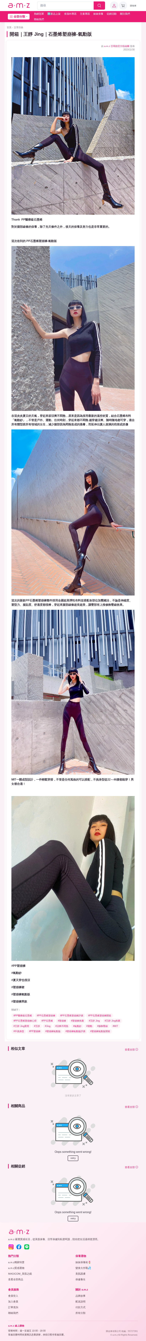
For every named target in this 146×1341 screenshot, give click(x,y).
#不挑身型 (19, 1031)
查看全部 (130, 1049)
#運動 (89, 1026)
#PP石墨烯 (47, 1020)
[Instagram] (11, 1247)
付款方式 (80, 1307)
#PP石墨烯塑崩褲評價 (71, 1015)
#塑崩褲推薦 (77, 1020)
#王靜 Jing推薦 (112, 1020)
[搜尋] (99, 5)
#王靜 (37, 1026)
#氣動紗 (77, 1026)
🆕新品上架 (54, 13)
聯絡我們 (39, 19)
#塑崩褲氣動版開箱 (100, 1031)
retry (73, 1158)
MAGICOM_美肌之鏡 (20, 1273)
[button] (114, 5)
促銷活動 (112, 13)
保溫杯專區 (70, 13)
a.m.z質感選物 (16, 1268)
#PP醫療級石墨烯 (23, 1015)
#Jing (47, 1026)
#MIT (115, 1026)
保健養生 (80, 1279)
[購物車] (123, 5)
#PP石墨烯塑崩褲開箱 (99, 1015)
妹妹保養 (98, 13)
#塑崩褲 (62, 1020)
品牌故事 (80, 1295)
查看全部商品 (15, 1279)
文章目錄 (18, 27)
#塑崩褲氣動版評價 (75, 1031)
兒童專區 (85, 13)
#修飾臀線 (102, 1026)
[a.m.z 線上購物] (18, 5)
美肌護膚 (80, 1273)
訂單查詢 (13, 1307)
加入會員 (13, 1301)
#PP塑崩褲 (34, 1031)
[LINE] (27, 1247)
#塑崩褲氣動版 (53, 1031)
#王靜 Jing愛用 (21, 1026)
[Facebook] (19, 1247)
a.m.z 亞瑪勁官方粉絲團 (116, 46)
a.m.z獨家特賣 (16, 1262)
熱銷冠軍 (39, 13)
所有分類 (80, 1313)
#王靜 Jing (94, 1020)
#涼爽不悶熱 (61, 1026)
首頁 (9, 27)
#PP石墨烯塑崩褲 (46, 1015)
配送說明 (80, 1301)
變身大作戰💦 (83, 1268)
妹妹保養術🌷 (83, 1262)
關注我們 (125, 13)
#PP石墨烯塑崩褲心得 (25, 1020)
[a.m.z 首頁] (19, 1232)
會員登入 (13, 1295)
